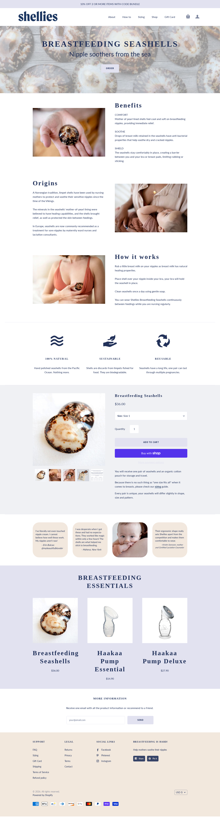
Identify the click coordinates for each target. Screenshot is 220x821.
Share (140, 758)
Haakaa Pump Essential (110, 661)
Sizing (141, 16)
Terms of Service (41, 772)
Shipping (37, 766)
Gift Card (170, 16)
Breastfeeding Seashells (138, 396)
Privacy (68, 755)
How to (126, 16)
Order (110, 68)
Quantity (120, 428)
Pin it (154, 758)
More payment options (151, 462)
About (111, 16)
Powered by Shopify (43, 795)
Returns (68, 749)
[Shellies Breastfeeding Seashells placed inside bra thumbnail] (55, 475)
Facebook (106, 749)
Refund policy (39, 777)
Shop (155, 16)
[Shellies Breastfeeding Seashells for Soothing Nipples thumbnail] (41, 475)
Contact (68, 766)
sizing (158, 486)
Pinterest (105, 755)
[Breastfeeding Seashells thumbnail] (97, 475)
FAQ (35, 749)
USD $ (179, 792)
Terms (67, 761)
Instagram (106, 761)
